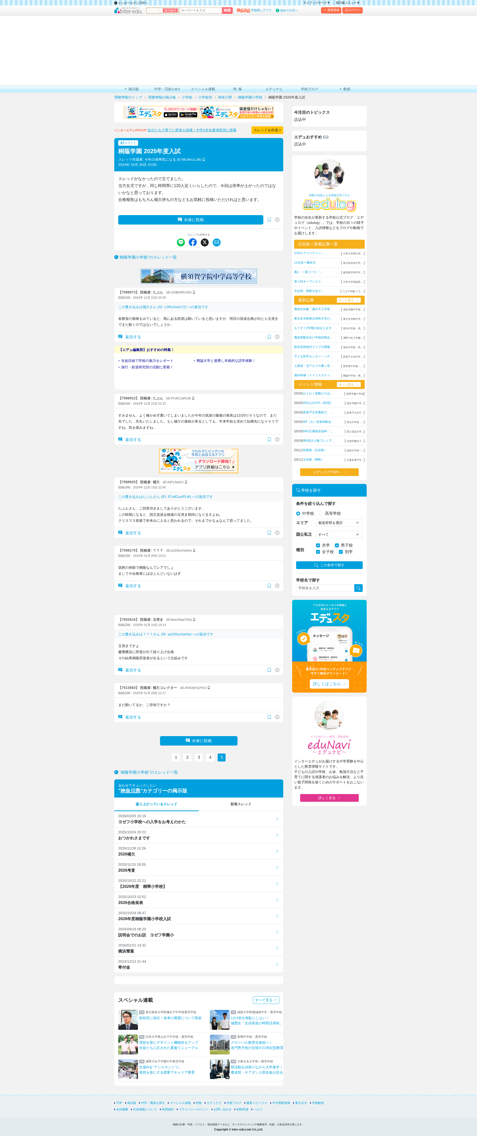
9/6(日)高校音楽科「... (317, 431)
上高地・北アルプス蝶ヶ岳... (313, 366)
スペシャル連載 (180, 1103)
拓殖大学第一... (355, 450)
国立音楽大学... (355, 431)
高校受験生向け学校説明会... (313, 337)
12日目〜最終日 (305, 262)
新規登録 (333, 10)
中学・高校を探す (153, 1103)
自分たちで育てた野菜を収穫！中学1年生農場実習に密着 (192, 130)
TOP (119, 1103)
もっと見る (346, 300)
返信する (132, 337)
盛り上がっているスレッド (156, 804)
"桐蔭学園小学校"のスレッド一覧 (147, 257)
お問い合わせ (223, 1109)
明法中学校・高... (353, 328)
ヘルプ (257, 1109)
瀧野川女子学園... (353, 337)
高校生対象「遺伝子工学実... (313, 309)
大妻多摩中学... (355, 460)
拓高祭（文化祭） (315, 450)
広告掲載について (145, 1109)
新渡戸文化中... (355, 412)
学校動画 (318, 1103)
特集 (199, 1103)
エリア (302, 523)
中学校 (308, 513)
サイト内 (155, 10)
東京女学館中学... (353, 319)
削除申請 (242, 1109)
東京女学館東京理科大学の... (313, 318)
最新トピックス (256, 1103)
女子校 (328, 552)
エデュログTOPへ (327, 472)
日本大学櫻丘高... (353, 253)
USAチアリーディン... (308, 253)
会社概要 (122, 1109)
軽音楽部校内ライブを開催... (313, 347)
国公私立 (304, 534)
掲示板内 (170, 10)
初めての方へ (289, 10)
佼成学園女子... (355, 441)
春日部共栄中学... (353, 263)
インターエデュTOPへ (132, 3)
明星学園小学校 (355, 393)
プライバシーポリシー (194, 1109)
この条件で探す (332, 565)
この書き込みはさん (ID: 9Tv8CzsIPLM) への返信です (165, 497)
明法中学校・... (355, 422)
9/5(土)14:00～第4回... (318, 403)
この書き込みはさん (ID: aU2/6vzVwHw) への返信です (165, 634)
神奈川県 (130, 790)
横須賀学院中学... (353, 272)
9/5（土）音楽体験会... (318, 422)
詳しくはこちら (327, 684)
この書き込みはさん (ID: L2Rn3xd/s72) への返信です (163, 307)
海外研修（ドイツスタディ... (313, 375)
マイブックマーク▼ (316, 2)
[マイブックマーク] (269, 337)
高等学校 (333, 513)
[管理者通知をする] (277, 220)
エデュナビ (214, 1103)
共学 (326, 545)
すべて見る (264, 1000)
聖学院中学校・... (353, 366)
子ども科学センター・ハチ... (313, 356)
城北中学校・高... (353, 347)
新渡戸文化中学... (353, 356)
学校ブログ (234, 1103)
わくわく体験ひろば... (317, 393)
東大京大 (301, 1103)
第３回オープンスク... (308, 281)
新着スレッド (241, 804)
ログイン (355, 10)
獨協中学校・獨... (353, 375)
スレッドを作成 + (267, 130)
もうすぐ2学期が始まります (313, 328)
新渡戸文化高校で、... (317, 412)
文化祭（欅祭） (313, 459)
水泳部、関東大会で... (308, 291)
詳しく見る (327, 798)
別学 (349, 552)
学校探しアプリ (261, 10)
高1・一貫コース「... (308, 272)
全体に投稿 (194, 220)
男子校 (347, 545)
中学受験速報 (281, 1103)
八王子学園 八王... (352, 291)
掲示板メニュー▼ (348, 2)
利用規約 (168, 1109)
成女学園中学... (355, 403)
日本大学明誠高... (353, 282)
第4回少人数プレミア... (318, 440)
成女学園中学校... (353, 309)
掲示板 (131, 1103)
